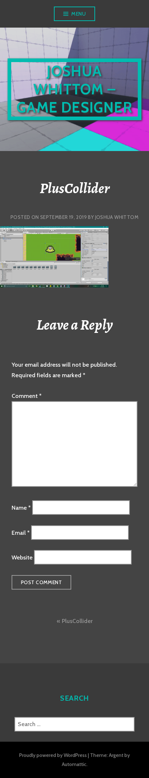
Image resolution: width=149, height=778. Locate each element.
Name (21, 507)
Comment (27, 395)
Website (22, 557)
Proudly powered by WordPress (53, 755)
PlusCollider (77, 621)
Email (21, 532)
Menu (78, 14)
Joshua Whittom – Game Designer (74, 89)
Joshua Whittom (117, 217)
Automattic (74, 764)
